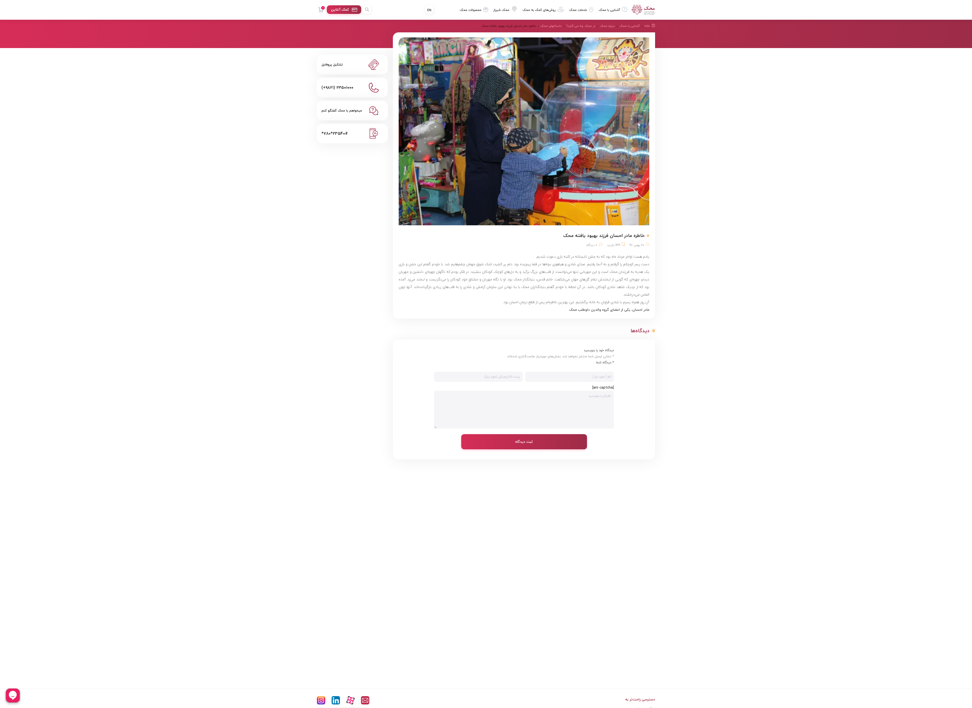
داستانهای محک (551, 26)
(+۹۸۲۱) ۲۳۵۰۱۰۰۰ (337, 87)
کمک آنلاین (340, 9)
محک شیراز (501, 10)
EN (429, 10)
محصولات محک (470, 10)
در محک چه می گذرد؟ (580, 26)
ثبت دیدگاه (524, 441)
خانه (647, 26)
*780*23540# (334, 133)
